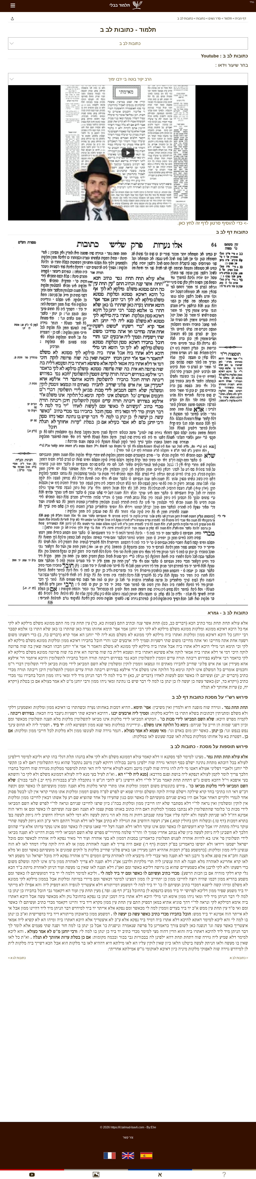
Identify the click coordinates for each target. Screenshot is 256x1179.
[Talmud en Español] (146, 1155)
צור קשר (128, 1137)
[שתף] (12, 18)
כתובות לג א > (17, 957)
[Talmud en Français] (110, 1155)
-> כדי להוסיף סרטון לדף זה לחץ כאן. (212, 223)
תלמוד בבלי (119, 5)
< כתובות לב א (239, 957)
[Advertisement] (128, 971)
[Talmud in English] (128, 1155)
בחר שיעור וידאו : (231, 65)
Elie (153, 1127)
